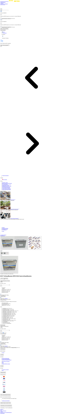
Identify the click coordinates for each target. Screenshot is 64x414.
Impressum (1, 409)
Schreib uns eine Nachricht (5, 400)
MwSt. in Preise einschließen (4, 45)
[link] (33, 36)
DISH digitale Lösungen (5, 185)
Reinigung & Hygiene (5, 228)
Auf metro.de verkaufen (5, 369)
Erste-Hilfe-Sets (2, 235)
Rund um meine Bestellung (6, 359)
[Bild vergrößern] (9, 265)
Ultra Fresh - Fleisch (5, 182)
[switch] (3, 30)
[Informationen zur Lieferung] (6, 344)
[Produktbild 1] (1, 253)
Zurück (3, 231)
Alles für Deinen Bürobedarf (6, 187)
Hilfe (2, 362)
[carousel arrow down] (1, 255)
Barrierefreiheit (2, 413)
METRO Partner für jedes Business (7, 183)
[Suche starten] (1, 19)
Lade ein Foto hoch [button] (4, 18)
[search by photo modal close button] (1, 14)
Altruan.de (6, 298)
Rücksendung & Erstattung (6, 361)
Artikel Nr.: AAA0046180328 (4, 278)
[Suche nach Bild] (1, 11)
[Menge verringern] (0, 284)
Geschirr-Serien (12, 199)
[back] (1, 9)
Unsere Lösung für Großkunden (6, 188)
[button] (32, 233)
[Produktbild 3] (7, 253)
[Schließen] (1, 46)
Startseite (3, 227)
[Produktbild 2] (4, 253)
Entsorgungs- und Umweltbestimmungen (6, 412)
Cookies (1, 411)
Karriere (3, 352)
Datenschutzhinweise (3, 410)
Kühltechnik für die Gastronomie (6, 186)
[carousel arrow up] (1, 251)
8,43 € (1, 327)
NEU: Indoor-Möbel (5, 184)
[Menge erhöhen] (9, 284)
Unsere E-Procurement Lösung (6, 189)
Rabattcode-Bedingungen (5, 358)
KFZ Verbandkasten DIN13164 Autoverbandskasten (15, 276)
